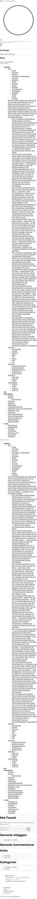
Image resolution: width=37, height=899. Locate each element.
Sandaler (15, 93)
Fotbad (14, 384)
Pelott (14, 381)
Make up (15, 353)
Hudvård (11, 347)
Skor (9, 69)
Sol (13, 362)
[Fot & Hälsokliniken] (7, 1)
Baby (14, 355)
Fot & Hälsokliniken (13, 896)
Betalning (11, 54)
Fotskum (15, 390)
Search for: (4, 828)
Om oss (6, 423)
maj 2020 (7, 857)
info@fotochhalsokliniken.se (15, 881)
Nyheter (7, 869)
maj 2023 (7, 855)
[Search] (1, 44)
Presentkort (12, 431)
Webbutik (7, 67)
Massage (11, 403)
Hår (13, 357)
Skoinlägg (11, 375)
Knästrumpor (16, 371)
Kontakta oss (13, 425)
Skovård (15, 98)
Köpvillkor (11, 436)
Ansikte (14, 351)
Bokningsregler (13, 422)
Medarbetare (12, 427)
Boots (14, 82)
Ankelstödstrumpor (19, 366)
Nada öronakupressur (15, 416)
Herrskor (15, 74)
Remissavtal (16, 399)
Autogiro (11, 429)
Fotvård (11, 396)
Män (13, 360)
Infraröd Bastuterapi (15, 414)
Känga (14, 85)
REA (5, 392)
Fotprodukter (12, 383)
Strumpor (11, 364)
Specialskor (16, 91)
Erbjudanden (16, 349)
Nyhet (14, 71)
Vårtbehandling (13, 420)
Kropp (14, 358)
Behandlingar (8, 394)
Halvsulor (15, 377)
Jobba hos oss (13, 433)
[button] (4, 64)
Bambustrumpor (18, 368)
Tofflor (14, 95)
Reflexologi (12, 405)
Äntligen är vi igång (11, 840)
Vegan (14, 97)
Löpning (15, 78)
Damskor (15, 72)
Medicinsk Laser (14, 410)
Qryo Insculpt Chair (15, 418)
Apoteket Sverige (10, 867)
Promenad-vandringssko (21, 76)
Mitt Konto (4, 54)
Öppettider (12, 435)
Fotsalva (15, 388)
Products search (6, 42)
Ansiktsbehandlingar (15, 407)
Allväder (15, 87)
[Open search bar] (1, 40)
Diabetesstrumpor (18, 370)
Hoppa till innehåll (6, 62)
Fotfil (13, 386)
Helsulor (15, 379)
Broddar (15, 84)
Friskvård (11, 401)
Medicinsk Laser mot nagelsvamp (20, 409)
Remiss (10, 397)
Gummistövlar (17, 89)
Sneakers (15, 80)
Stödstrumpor (17, 373)
